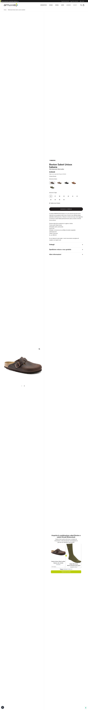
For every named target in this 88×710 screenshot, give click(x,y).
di (49, 160)
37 (55, 196)
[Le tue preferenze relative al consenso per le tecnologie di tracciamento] (86, 708)
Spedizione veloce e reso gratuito (60, 249)
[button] (2, 707)
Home (5, 9)
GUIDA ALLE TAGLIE (55, 203)
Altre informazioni (55, 254)
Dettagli (52, 245)
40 (68, 196)
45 (59, 199)
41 (72, 196)
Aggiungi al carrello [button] (66, 572)
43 (50, 199)
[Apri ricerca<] (81, 5)
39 (63, 196)
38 (59, 196)
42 (77, 196)
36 (50, 196)
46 (63, 199)
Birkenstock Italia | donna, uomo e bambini (16, 9)
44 (55, 199)
